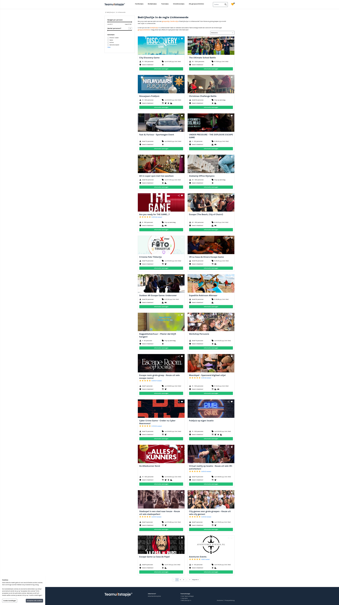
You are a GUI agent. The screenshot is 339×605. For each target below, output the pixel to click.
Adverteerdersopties (154, 596)
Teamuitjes (165, 4)
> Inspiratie (184, 598)
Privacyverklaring (229, 600)
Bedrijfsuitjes (152, 4)
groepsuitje (166, 21)
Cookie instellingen (9, 600)
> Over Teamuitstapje (187, 596)
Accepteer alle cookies (34, 600)
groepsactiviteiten (144, 30)
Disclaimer (220, 600)
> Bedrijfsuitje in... (185, 600)
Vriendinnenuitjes (178, 4)
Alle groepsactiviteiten (196, 4)
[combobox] (218, 4)
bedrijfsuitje (154, 28)
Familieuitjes (139, 4)
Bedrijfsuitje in (110, 12)
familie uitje (174, 21)
